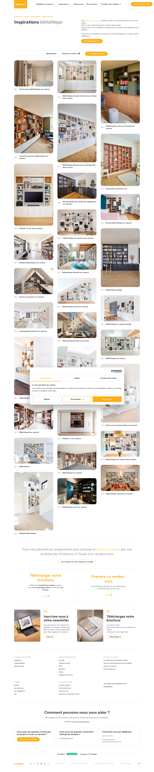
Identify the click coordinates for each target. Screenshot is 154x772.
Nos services (92, 4)
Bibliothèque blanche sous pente (76, 341)
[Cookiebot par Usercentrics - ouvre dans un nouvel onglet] (113, 371)
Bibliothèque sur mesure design (119, 324)
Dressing (61, 660)
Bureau (61, 672)
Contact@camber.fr (66, 738)
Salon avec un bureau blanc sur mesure (122, 425)
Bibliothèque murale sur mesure (76, 307)
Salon (60, 666)
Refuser (47, 399)
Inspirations (63, 4)
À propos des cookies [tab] (108, 378)
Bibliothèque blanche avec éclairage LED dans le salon (79, 166)
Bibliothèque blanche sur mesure (76, 272)
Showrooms (78, 4)
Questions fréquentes (110, 666)
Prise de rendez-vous (110, 669)
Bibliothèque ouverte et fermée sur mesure (120, 127)
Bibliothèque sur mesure (116, 358)
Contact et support (65, 685)
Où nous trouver (64, 691)
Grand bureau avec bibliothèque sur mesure (33, 157)
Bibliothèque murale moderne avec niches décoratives (79, 97)
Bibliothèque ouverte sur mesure (119, 494)
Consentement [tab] (45, 378)
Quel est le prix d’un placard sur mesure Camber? (118, 663)
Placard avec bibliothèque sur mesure (34, 89)
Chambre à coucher (64, 663)
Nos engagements (19, 691)
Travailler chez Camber (109, 4)
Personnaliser (76, 399)
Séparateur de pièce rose (116, 189)
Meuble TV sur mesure (72, 438)
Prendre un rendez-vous (108, 579)
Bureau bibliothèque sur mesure (119, 223)
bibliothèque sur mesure (93, 21)
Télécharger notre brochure (45, 578)
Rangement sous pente (66, 675)
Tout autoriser (107, 399)
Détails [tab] (77, 378)
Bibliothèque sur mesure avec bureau (78, 238)
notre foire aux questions (80, 722)
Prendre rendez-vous (65, 688)
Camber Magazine (19, 663)
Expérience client (19, 666)
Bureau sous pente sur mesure (31, 297)
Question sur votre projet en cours (69, 694)
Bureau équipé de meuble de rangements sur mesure (79, 203)
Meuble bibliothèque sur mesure (32, 263)
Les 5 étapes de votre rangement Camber (116, 660)
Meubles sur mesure (44, 4)
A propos (16, 685)
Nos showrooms (19, 688)
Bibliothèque (24, 466)
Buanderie (62, 669)
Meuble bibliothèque (28, 533)
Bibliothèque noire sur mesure (75, 507)
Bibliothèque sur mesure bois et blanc (121, 459)
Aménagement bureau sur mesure (33, 331)
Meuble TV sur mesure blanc (30, 228)
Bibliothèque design (114, 290)
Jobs (15, 694)
